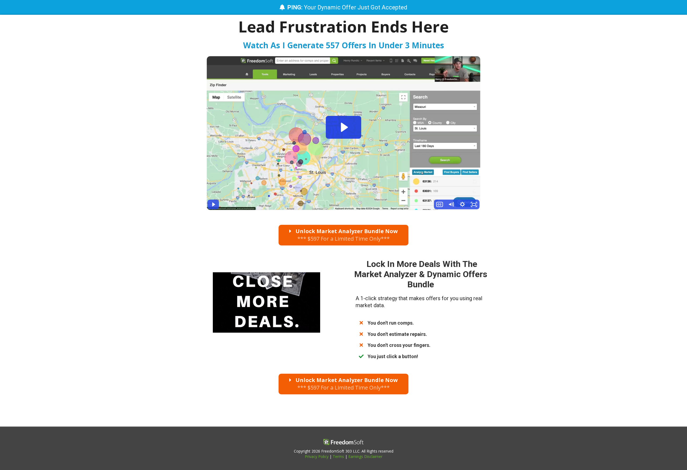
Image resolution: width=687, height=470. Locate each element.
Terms (338, 456)
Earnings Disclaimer (365, 456)
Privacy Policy (316, 456)
